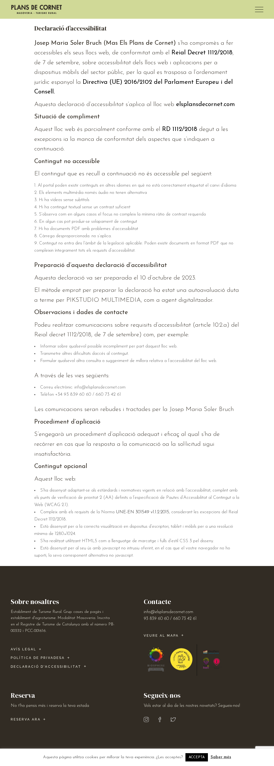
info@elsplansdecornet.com (168, 612)
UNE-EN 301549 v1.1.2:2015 (142, 512)
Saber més (221, 757)
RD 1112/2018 (179, 129)
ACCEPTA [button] (197, 757)
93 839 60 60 (156, 619)
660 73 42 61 (185, 619)
